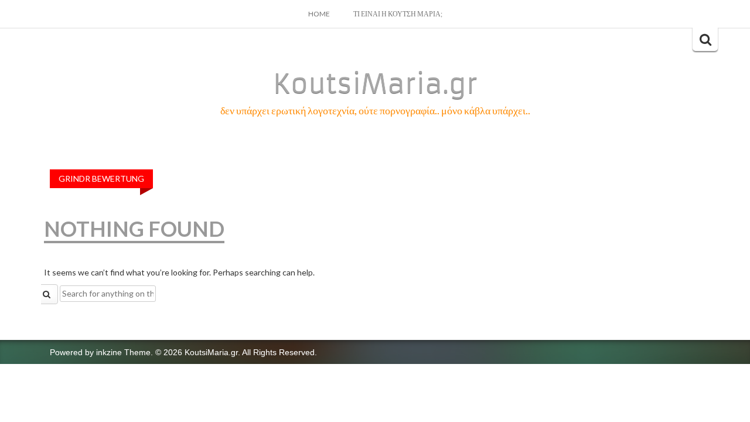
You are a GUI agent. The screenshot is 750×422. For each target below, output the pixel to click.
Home (319, 13)
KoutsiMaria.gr (375, 83)
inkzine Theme (123, 352)
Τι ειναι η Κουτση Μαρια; (397, 13)
